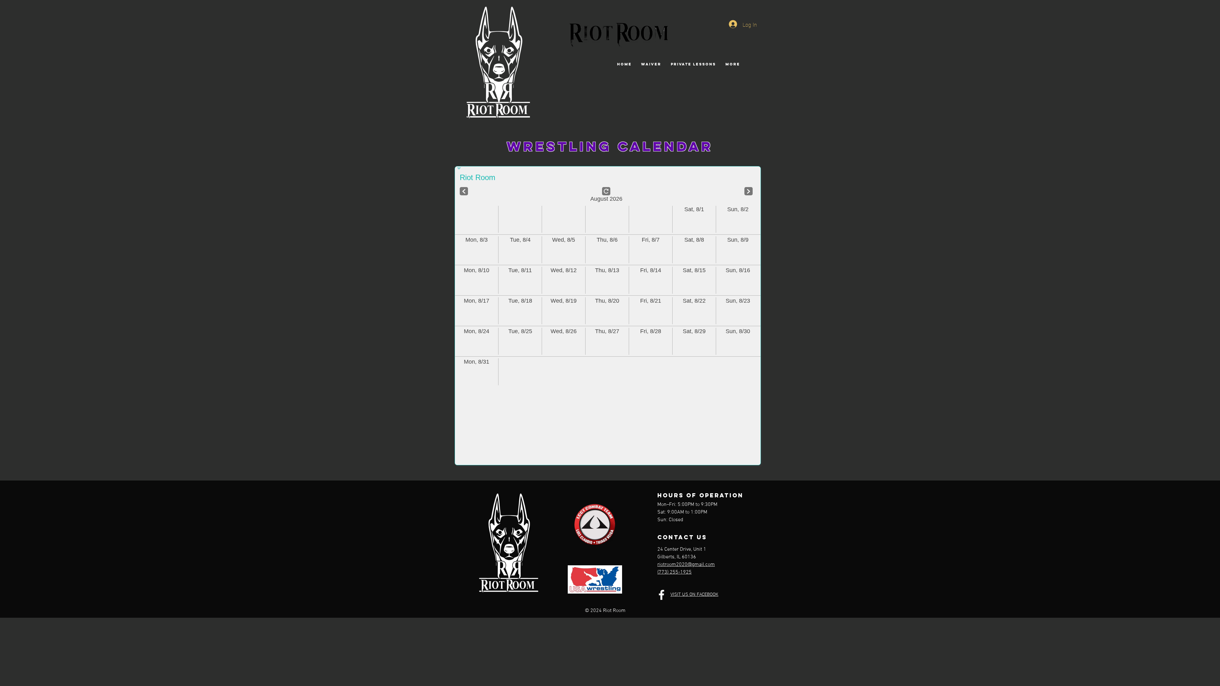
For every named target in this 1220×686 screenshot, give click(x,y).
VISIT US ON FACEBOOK (694, 594)
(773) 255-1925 (674, 572)
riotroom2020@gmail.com (686, 565)
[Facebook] (661, 595)
